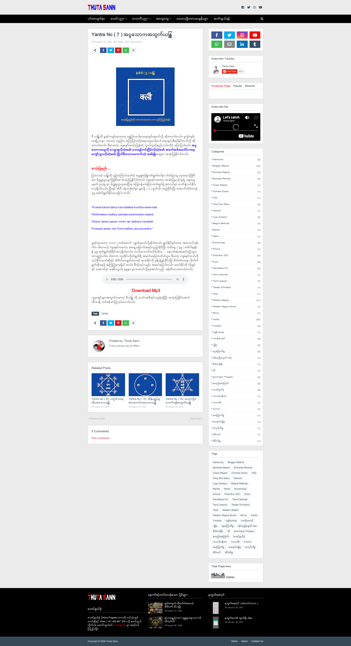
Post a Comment (101, 438)
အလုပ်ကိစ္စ (236, 428)
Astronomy (236, 159)
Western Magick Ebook (236, 306)
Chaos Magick (236, 185)
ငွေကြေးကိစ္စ (236, 351)
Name (236, 236)
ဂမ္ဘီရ (236, 345)
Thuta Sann (131, 341)
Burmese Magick (236, 172)
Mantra (236, 230)
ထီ (236, 370)
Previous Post (97, 418)
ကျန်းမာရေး (236, 332)
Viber (236, 294)
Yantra (119, 42)
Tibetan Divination (236, 287)
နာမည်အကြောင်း (236, 383)
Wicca (236, 313)
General (236, 210)
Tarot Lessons (236, 281)
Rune (236, 262)
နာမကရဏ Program (236, 377)
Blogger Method (236, 166)
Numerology (236, 242)
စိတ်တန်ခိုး (236, 364)
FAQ (236, 198)
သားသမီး (236, 402)
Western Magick (236, 300)
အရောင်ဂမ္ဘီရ (236, 422)
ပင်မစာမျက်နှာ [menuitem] (96, 19)
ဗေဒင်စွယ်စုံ (236, 390)
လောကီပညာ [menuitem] (140, 19)
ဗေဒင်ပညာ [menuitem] (117, 19)
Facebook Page (220, 86)
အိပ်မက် (236, 434)
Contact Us (257, 641)
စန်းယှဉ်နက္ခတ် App (236, 358)
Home (234, 641)
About (244, 641)
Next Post (195, 418)
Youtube (236, 326)
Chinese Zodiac (236, 191)
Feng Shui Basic (236, 204)
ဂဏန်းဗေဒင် (236, 338)
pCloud (236, 249)
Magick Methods (236, 223)
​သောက (236, 409)
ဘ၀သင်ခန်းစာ (236, 396)
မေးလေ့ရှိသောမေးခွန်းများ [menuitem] (192, 19)
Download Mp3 (145, 291)
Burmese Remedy (236, 178)
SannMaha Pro (236, 268)
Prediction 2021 (236, 255)
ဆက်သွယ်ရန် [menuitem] (222, 19)
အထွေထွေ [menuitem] (162, 19)
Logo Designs (236, 217)
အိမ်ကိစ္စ (236, 441)
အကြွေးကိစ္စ (236, 415)
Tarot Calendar (236, 274)
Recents (250, 86)
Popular (237, 86)
